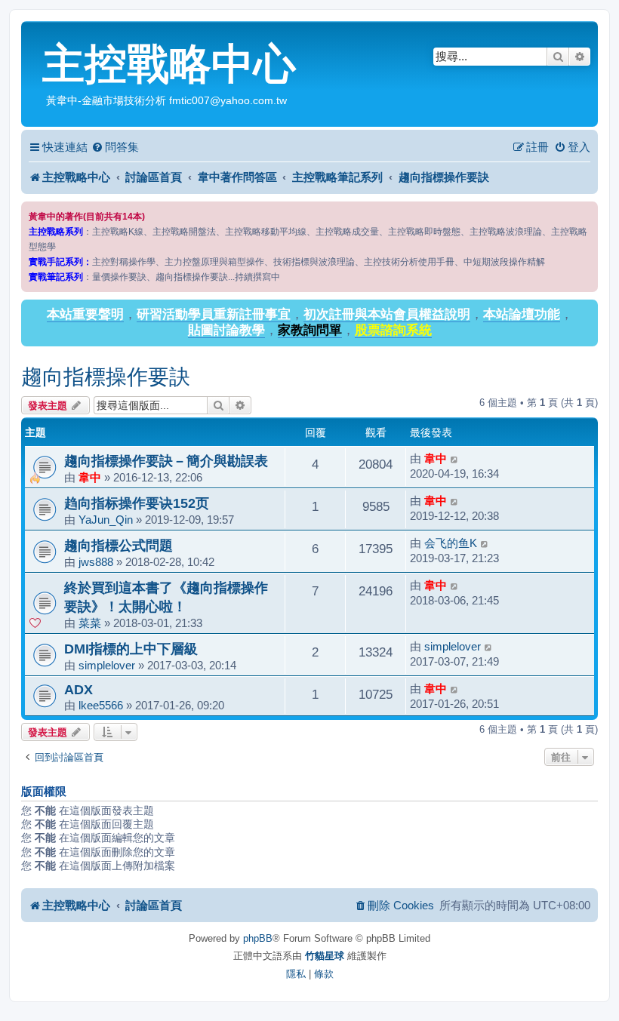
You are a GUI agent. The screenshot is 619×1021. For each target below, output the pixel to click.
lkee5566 (101, 705)
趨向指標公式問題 (118, 545)
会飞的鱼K (450, 543)
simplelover (107, 665)
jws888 (96, 561)
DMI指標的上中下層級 (131, 649)
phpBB (258, 938)
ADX (78, 689)
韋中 (90, 477)
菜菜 (90, 623)
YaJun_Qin (106, 519)
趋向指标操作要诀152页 (136, 503)
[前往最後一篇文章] (455, 459)
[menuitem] (115, 147)
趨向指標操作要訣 (105, 377)
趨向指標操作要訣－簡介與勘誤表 (166, 461)
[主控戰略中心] (33, 35)
